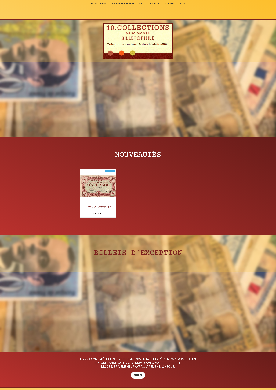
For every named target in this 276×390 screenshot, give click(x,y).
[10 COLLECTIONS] (138, 41)
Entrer (138, 375)
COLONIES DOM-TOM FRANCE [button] (122, 3)
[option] (98, 193)
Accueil (94, 3)
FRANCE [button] (103, 3)
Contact (183, 3)
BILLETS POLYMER (169, 3)
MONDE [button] (141, 3)
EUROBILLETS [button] (154, 3)
